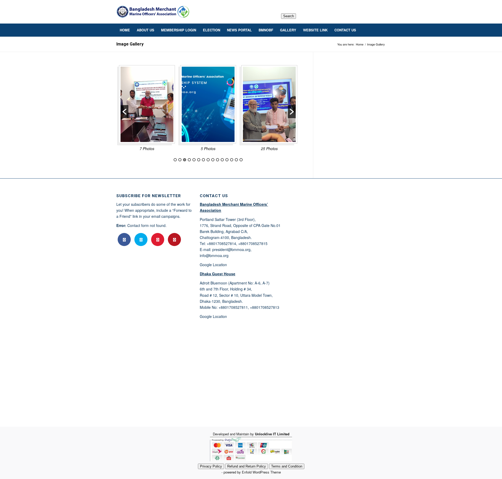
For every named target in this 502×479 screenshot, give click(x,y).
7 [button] (203, 159)
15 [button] (241, 159)
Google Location (213, 264)
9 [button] (212, 159)
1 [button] (175, 159)
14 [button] (236, 159)
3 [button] (184, 159)
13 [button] (231, 159)
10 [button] (217, 159)
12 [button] (227, 159)
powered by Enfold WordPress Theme (252, 472)
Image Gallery (130, 44)
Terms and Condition (286, 466)
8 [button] (208, 159)
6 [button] (198, 159)
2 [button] (179, 159)
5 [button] (194, 159)
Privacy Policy (211, 466)
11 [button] (222, 159)
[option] (147, 109)
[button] (124, 111)
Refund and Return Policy (246, 466)
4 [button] (189, 159)
